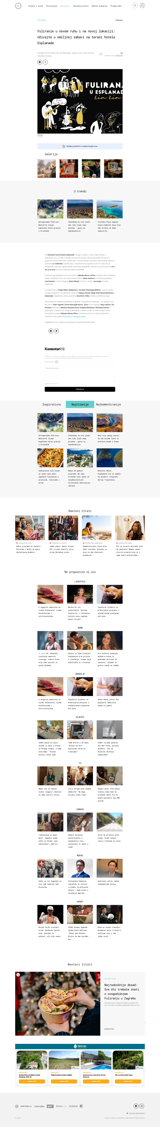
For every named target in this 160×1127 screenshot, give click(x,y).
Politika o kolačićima (140, 1118)
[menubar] (142, 5)
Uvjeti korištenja (121, 1118)
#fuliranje (119, 20)
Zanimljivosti (81, 6)
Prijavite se (80, 389)
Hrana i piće (36, 6)
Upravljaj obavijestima (137, 1113)
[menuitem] (142, 5)
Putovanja (51, 6)
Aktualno (65, 6)
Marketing (113, 1118)
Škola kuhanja (99, 6)
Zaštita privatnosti (129, 1118)
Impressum (107, 1118)
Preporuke (116, 6)
